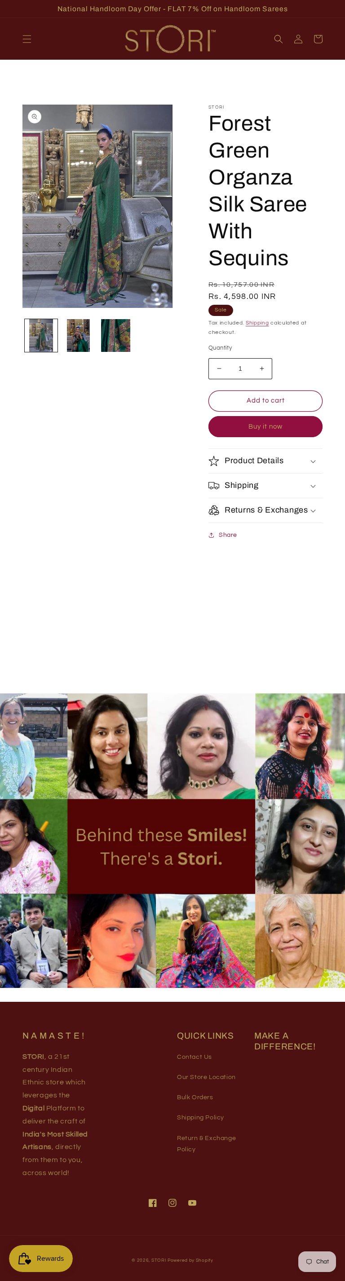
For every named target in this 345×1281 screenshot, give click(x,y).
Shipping (257, 323)
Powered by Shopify (190, 1260)
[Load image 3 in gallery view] (115, 335)
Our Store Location (206, 1077)
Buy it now (265, 426)
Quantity (220, 348)
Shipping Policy (200, 1117)
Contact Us (194, 1057)
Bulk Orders (195, 1097)
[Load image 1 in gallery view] (41, 335)
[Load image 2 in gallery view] (78, 335)
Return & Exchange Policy (206, 1144)
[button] (27, 39)
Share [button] (228, 535)
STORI (158, 1260)
